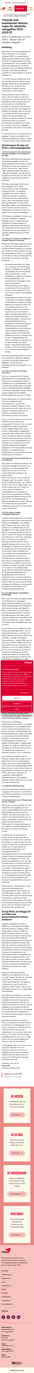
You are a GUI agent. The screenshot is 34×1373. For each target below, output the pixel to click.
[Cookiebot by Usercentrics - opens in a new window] (24, 663)
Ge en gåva (16, 1153)
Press (3, 1282)
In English (4, 1293)
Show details (24, 692)
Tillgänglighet (6, 1297)
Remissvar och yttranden (19, 14)
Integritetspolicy (6, 1304)
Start (4, 14)
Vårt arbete (9, 14)
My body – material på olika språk (16, 2)
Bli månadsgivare (16, 1194)
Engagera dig (19, 8)
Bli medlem (15, 1115)
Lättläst (3, 1289)
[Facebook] (3, 1317)
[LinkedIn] (18, 1317)
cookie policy (13, 683)
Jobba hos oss (6, 1275)
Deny (17, 709)
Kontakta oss (5, 1278)
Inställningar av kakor (17, 1370)
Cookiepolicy (6, 1300)
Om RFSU (4, 1271)
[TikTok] (13, 1317)
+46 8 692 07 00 (7, 1346)
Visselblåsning (6, 1286)
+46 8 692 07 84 (7, 1351)
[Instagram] (8, 1317)
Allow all (17, 698)
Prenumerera (15, 1235)
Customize (16, 703)
